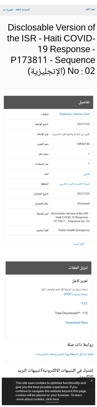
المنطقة (44, 184)
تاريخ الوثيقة (41, 124)
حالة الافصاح (41, 204)
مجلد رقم (43, 154)
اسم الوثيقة (42, 214)
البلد (46, 174)
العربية (9, 10)
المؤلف (45, 114)
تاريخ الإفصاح (41, 194)
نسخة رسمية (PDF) (76, 294)
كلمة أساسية (42, 231)
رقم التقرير (42, 144)
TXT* (84, 304)
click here (52, 399)
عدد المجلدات (41, 164)
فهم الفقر (90, 9)
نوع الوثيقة (42, 134)
